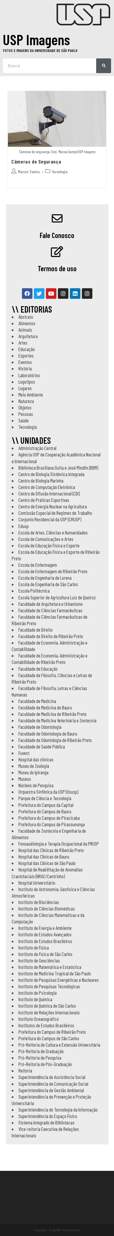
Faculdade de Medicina (37, 701)
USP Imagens (36, 39)
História (25, 368)
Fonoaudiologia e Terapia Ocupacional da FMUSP (58, 844)
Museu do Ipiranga (33, 772)
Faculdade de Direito (35, 630)
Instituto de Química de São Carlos (47, 1006)
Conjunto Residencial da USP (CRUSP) (49, 519)
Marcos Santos (29, 171)
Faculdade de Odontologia (39, 727)
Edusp (23, 526)
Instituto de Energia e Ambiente (45, 928)
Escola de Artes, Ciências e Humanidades (53, 532)
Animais (25, 330)
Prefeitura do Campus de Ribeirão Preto (52, 1032)
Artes (22, 342)
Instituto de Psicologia (37, 993)
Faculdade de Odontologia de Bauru (47, 733)
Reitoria (25, 1070)
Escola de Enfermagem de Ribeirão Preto (52, 571)
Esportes (26, 355)
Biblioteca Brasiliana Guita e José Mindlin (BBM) (58, 468)
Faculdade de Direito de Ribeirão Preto (50, 636)
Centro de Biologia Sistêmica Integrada (51, 474)
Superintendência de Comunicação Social (53, 1084)
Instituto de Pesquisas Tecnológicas (49, 986)
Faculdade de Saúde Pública (41, 746)
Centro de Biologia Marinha (40, 480)
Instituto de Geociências (39, 960)
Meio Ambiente (30, 394)
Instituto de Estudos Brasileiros (45, 941)
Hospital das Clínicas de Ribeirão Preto (51, 850)
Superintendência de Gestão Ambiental (51, 1090)
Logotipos (26, 382)
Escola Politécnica (34, 590)
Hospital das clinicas (35, 759)
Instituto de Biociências (38, 902)
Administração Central (37, 448)
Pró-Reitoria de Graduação (41, 1051)
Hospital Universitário (36, 883)
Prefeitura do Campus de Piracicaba (49, 818)
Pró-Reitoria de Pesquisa (39, 1057)
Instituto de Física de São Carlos (45, 954)
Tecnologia (60, 171)
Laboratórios (29, 375)
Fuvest (24, 753)
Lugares (25, 388)
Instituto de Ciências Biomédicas (46, 908)
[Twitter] (39, 293)
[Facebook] (27, 293)
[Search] (103, 65)
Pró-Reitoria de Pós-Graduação (45, 1064)
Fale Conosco (57, 235)
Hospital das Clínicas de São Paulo (47, 863)
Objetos (25, 407)
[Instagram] (63, 293)
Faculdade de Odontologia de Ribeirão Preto (55, 740)
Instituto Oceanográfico (38, 1019)
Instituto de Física (33, 947)
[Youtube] (51, 293)
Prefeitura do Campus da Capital (45, 805)
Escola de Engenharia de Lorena (45, 578)
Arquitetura (28, 336)
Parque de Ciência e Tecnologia (44, 798)
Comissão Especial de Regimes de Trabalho (55, 513)
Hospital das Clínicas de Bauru (43, 856)
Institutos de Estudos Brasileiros (46, 1025)
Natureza (26, 401)
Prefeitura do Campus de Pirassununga (51, 824)
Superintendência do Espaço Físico (47, 1116)
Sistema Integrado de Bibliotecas (46, 1122)
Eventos (25, 362)
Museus (24, 779)
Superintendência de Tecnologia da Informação (58, 1109)
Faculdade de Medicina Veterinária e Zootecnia (57, 720)
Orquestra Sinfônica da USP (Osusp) (48, 792)
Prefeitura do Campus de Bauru (44, 811)
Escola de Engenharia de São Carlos (48, 584)
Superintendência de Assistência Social (51, 1077)
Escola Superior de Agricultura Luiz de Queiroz (57, 597)
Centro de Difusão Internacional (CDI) (49, 493)
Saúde (23, 420)
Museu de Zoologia (33, 766)
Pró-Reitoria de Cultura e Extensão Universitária (59, 1045)
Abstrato (25, 317)
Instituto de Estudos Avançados (45, 934)
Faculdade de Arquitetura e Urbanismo (50, 604)
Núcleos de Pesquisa (35, 785)
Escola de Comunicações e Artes (45, 539)
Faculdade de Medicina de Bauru (45, 707)
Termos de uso (57, 268)
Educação (26, 349)
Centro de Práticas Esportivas (43, 500)
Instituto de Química (35, 999)
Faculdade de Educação (38, 669)
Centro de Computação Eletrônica (46, 487)
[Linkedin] (75, 293)
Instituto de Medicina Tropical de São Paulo (54, 973)
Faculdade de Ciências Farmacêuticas (50, 610)
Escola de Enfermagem (37, 565)
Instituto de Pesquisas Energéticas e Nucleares (58, 980)
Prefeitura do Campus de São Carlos (48, 1038)
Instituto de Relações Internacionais (49, 1012)
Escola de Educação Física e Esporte (49, 545)
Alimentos (26, 323)
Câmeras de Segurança (36, 161)
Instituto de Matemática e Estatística (49, 967)
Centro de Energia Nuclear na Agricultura (52, 506)
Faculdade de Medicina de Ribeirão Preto (52, 714)
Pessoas (25, 414)
